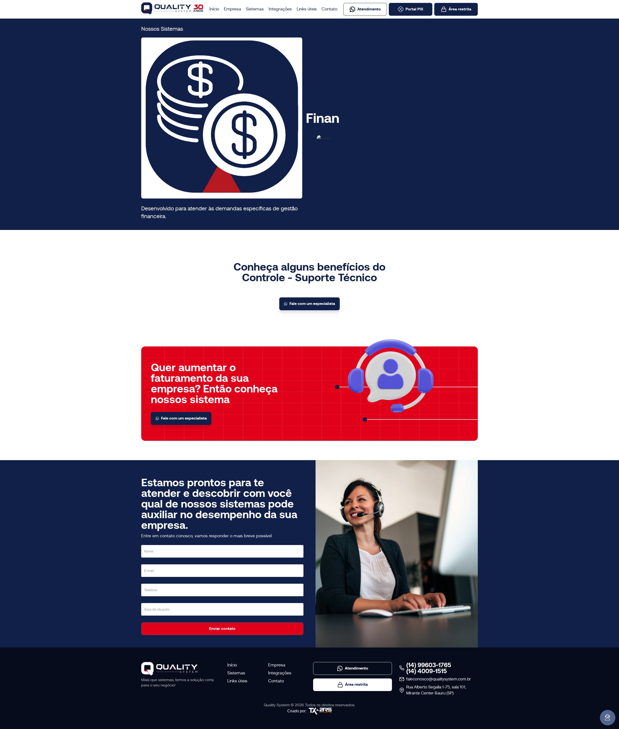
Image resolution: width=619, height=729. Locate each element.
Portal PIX (414, 9)
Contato (329, 9)
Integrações (280, 9)
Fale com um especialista (312, 303)
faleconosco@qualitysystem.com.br (438, 679)
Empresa (232, 9)
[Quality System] (169, 669)
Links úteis (307, 9)
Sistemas (255, 9)
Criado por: (296, 711)
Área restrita (460, 9)
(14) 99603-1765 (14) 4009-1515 (428, 668)
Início (214, 9)
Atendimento (369, 9)
